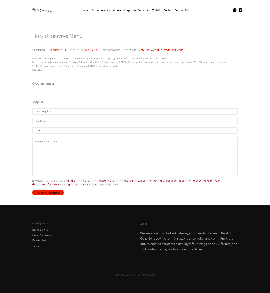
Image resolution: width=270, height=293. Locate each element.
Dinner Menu (39, 240)
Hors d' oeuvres (41, 235)
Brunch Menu (40, 230)
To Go (35, 245)
